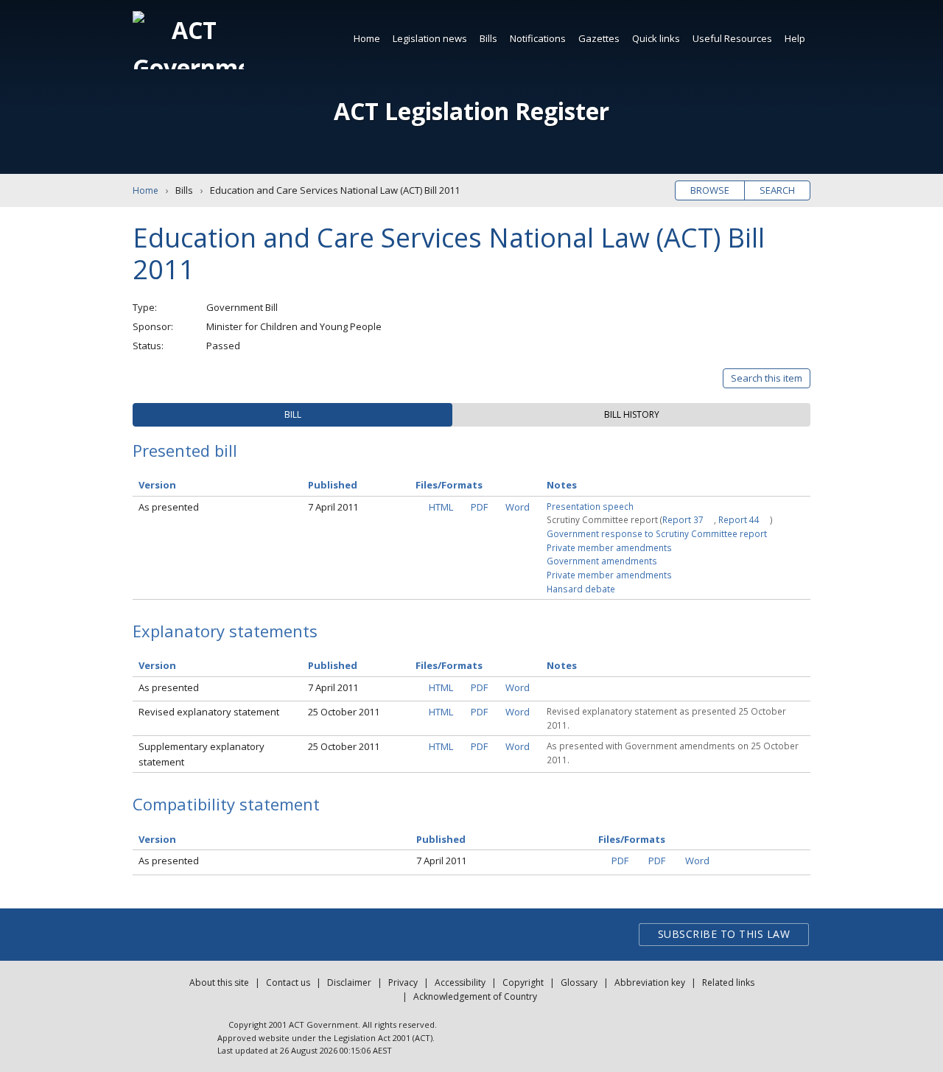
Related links (728, 982)
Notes (562, 484)
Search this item (766, 378)
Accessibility (460, 982)
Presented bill (185, 450)
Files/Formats (449, 484)
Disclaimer (349, 982)
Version (157, 484)
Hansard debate (581, 589)
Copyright (523, 982)
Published (332, 484)
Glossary (579, 982)
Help (795, 38)
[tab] (292, 415)
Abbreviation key (649, 982)
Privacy (403, 982)
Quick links (656, 38)
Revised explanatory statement (209, 711)
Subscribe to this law (724, 934)
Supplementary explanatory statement (201, 754)
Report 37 (683, 519)
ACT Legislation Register (471, 111)
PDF (479, 507)
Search (777, 190)
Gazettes (599, 38)
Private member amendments (609, 547)
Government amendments (602, 561)
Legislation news (430, 38)
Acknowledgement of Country (475, 996)
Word (517, 507)
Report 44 (739, 519)
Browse (709, 190)
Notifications (538, 38)
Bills (488, 38)
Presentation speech (590, 506)
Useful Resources (732, 38)
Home (367, 38)
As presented (169, 507)
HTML (441, 507)
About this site (219, 982)
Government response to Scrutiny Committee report (657, 533)
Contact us (288, 982)
